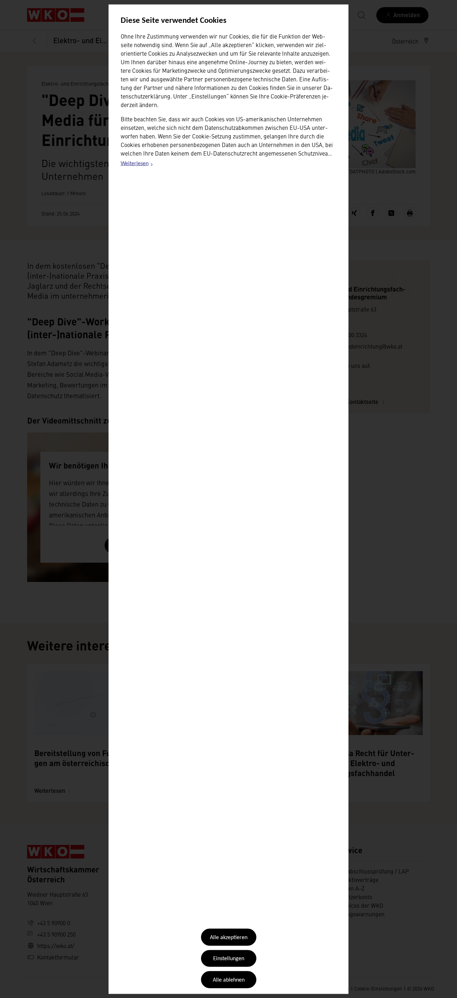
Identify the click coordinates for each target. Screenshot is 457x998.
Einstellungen (228, 959)
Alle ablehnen (229, 980)
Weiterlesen (137, 165)
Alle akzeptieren (228, 938)
